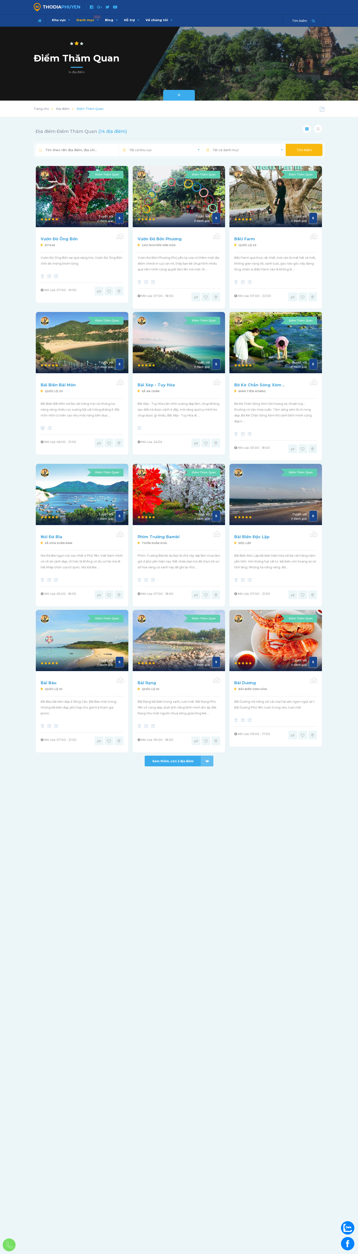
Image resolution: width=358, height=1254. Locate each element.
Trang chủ (41, 109)
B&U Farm (244, 239)
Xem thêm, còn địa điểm (173, 761)
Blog (109, 20)
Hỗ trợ (130, 20)
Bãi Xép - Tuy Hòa (156, 385)
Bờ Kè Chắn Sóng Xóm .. (259, 385)
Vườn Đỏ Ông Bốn (59, 239)
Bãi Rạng (147, 683)
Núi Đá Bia (51, 537)
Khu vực (59, 20)
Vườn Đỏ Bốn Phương (160, 239)
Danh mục (88, 19)
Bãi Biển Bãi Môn (58, 385)
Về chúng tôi (157, 20)
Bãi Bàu (49, 683)
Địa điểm (62, 109)
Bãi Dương (245, 683)
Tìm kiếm (304, 150)
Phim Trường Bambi (158, 537)
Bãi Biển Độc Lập (251, 537)
